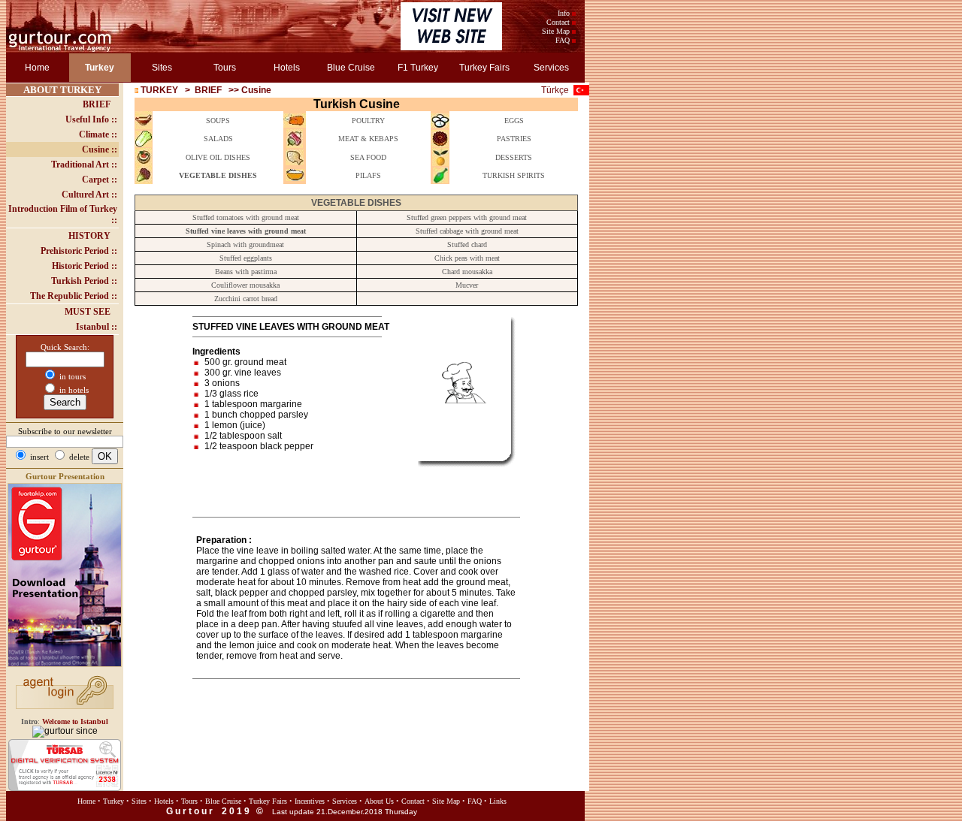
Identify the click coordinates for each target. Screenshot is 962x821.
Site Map (556, 31)
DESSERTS (513, 157)
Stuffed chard (467, 244)
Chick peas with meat (467, 258)
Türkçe (555, 90)
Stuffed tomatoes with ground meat (245, 217)
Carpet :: (99, 179)
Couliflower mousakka (245, 285)
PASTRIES (514, 138)
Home (37, 67)
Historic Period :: (84, 266)
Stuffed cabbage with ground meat (467, 231)
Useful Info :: (91, 119)
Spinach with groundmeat (245, 244)
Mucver (466, 285)
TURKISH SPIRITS (514, 175)
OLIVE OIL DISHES (218, 157)
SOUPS (218, 120)
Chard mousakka (467, 271)
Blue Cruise (351, 67)
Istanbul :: (96, 326)
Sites (162, 67)
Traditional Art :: (84, 164)
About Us (379, 801)
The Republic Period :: (73, 296)
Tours (224, 67)
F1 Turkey (418, 67)
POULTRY (368, 120)
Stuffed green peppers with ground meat (467, 217)
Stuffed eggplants (245, 258)
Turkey (113, 801)
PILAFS (368, 175)
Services (551, 67)
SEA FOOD (368, 157)
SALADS (218, 138)
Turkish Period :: (84, 281)
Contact (558, 22)
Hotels (287, 67)
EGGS (514, 120)
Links (498, 801)
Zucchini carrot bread (245, 298)
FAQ (562, 40)
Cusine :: (99, 149)
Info (564, 13)
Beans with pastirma (246, 271)
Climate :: (98, 134)
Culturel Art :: (89, 194)
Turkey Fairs (484, 67)
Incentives (310, 801)
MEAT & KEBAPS (368, 138)
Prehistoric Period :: (79, 251)
